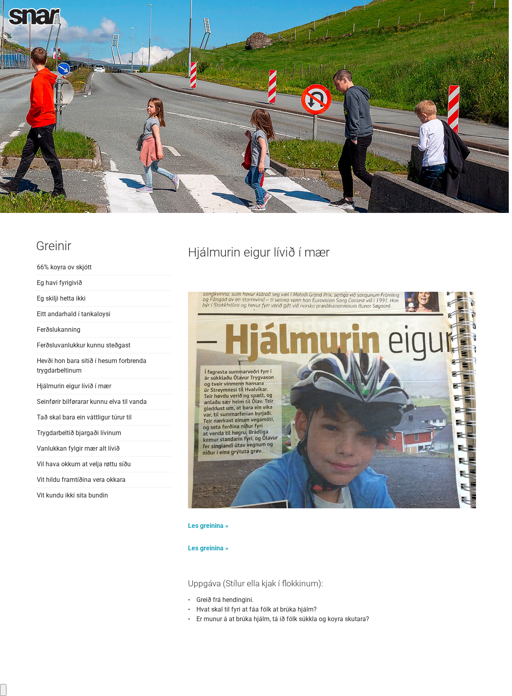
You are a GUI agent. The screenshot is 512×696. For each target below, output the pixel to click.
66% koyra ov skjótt (64, 267)
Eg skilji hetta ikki (61, 298)
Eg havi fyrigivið (59, 283)
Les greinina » (208, 526)
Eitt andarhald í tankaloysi (73, 314)
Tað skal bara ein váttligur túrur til (84, 417)
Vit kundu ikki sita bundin (72, 495)
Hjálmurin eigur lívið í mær (74, 386)
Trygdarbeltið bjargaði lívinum (79, 433)
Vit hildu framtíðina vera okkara (81, 479)
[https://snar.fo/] (34, 17)
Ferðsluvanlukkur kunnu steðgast (83, 345)
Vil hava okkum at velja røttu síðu (84, 464)
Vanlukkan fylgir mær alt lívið (78, 448)
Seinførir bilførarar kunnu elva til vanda (92, 401)
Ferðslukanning (58, 329)
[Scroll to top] (494, 678)
